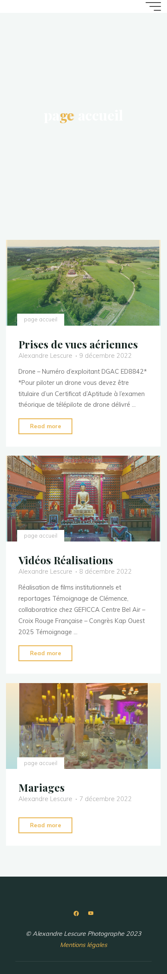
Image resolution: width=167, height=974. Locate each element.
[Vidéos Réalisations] (83, 498)
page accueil (40, 319)
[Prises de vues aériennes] (83, 283)
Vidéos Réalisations (65, 560)
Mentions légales (83, 945)
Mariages (41, 787)
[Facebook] (76, 913)
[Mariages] (83, 726)
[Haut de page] (133, 940)
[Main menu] (153, 6)
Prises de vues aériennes (78, 344)
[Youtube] (90, 913)
